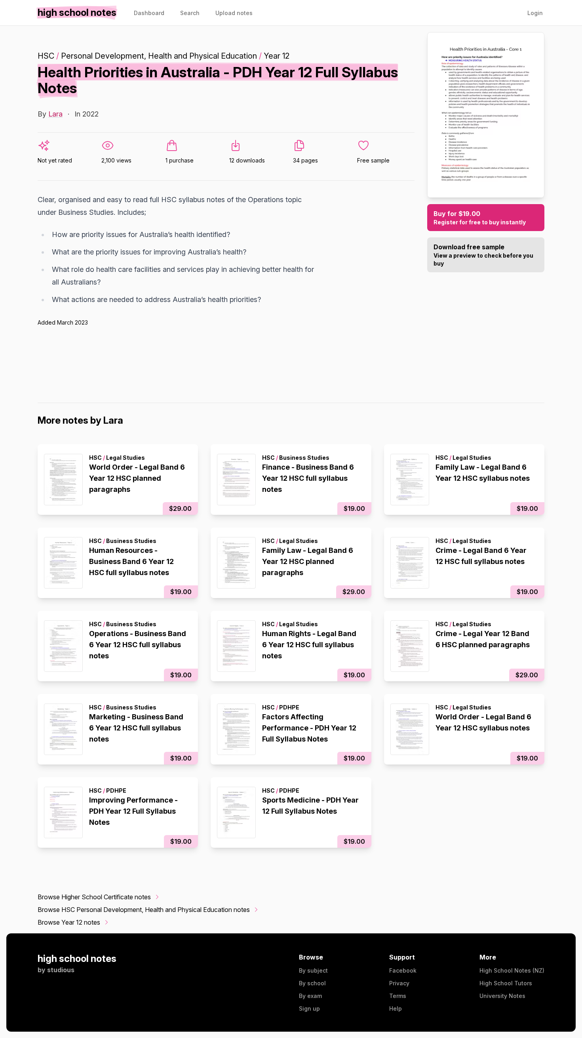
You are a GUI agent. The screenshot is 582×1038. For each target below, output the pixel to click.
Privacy (399, 983)
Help (395, 1008)
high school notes (77, 958)
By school (312, 983)
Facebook (403, 970)
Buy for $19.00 (480, 218)
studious (60, 970)
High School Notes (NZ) (511, 970)
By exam (310, 995)
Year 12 (276, 56)
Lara (55, 114)
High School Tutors (505, 983)
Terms (397, 995)
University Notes (502, 995)
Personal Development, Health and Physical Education (159, 56)
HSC (46, 56)
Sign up (309, 1008)
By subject (313, 970)
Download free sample (483, 255)
